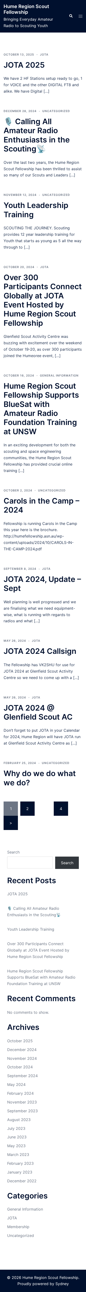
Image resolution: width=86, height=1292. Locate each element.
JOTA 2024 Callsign (40, 651)
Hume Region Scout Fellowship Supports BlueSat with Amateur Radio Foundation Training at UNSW (41, 408)
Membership (18, 1226)
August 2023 (19, 1119)
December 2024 (22, 1049)
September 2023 (22, 1110)
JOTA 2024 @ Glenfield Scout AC (38, 712)
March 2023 (18, 1154)
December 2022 (22, 1181)
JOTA (44, 54)
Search (13, 852)
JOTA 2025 (24, 65)
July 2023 (16, 1128)
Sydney (62, 1283)
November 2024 (22, 1058)
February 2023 (20, 1163)
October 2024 (20, 1067)
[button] (71, 16)
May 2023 (16, 1145)
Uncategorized (56, 111)
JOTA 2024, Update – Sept (42, 584)
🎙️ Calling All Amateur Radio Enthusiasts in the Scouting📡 (37, 135)
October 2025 (20, 1040)
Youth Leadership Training (36, 210)
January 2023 (19, 1172)
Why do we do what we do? (40, 778)
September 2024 (22, 1075)
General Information (59, 375)
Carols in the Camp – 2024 (41, 505)
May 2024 (16, 1084)
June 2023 (17, 1137)
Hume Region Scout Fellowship (26, 9)
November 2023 (22, 1102)
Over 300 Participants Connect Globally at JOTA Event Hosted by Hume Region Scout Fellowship (43, 300)
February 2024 (20, 1093)
